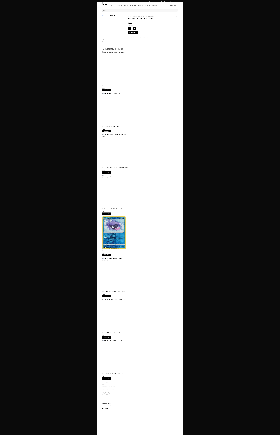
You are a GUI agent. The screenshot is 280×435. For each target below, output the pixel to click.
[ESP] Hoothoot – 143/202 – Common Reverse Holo (115, 291)
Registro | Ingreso (149, 1)
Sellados (119, 5)
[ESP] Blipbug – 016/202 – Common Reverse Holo (115, 208)
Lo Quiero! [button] (106, 131)
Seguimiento (105, 408)
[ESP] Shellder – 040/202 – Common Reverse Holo (115, 250)
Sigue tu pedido (166, 1)
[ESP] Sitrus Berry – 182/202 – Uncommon (113, 85)
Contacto (156, 1)
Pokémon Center (135, 5)
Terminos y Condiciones (108, 405)
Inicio (113, 5)
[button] (173, 5)
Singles (126, 5)
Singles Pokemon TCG (138, 16)
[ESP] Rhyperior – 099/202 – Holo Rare (112, 373)
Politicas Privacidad (107, 403)
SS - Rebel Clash (150, 16)
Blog (161, 1)
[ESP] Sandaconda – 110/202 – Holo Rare (113, 332)
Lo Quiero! (132, 32)
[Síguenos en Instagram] (105, 393)
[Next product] (175, 16)
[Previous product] (177, 16)
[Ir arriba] (277, 433)
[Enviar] (177, 10)
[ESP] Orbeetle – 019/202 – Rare (110, 126)
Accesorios (146, 5)
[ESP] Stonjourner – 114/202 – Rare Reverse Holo (115, 167)
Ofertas (154, 5)
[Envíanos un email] (108, 393)
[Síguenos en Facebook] (103, 393)
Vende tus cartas (174, 1)
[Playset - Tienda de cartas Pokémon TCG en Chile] (105, 5)
